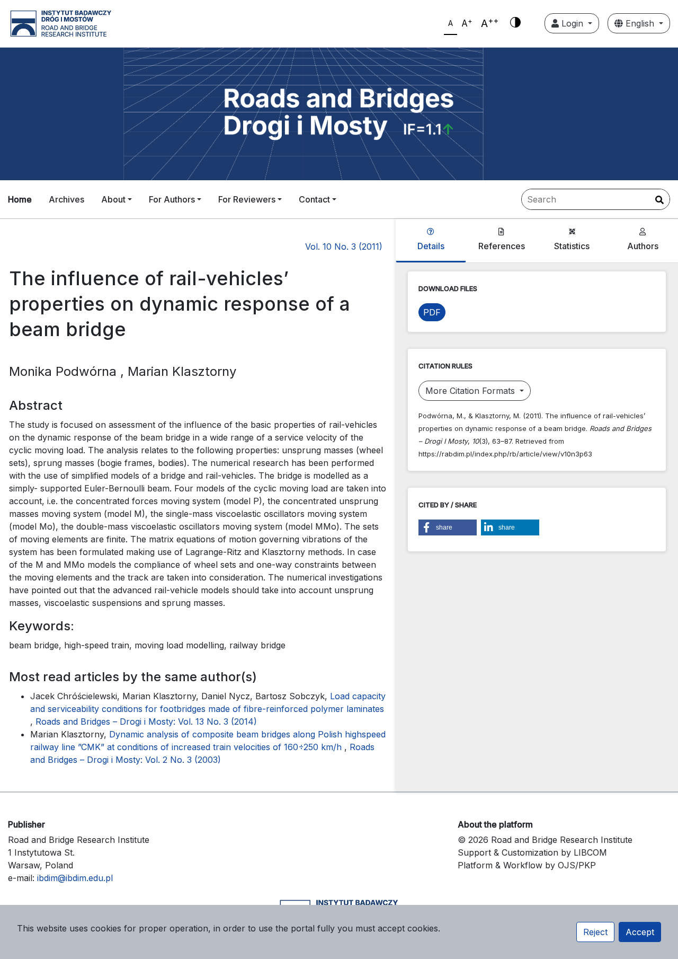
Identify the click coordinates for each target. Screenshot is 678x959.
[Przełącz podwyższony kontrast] (515, 23)
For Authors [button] (172, 199)
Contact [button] (314, 199)
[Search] (659, 199)
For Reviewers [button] (246, 199)
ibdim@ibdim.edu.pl (75, 878)
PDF (432, 312)
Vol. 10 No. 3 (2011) (343, 246)
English (640, 23)
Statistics (572, 246)
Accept (640, 932)
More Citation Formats (471, 390)
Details (430, 246)
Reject (595, 932)
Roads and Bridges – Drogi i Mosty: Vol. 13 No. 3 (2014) (146, 721)
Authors (642, 246)
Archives (66, 199)
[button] (447, 527)
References (501, 246)
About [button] (113, 199)
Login (572, 23)
